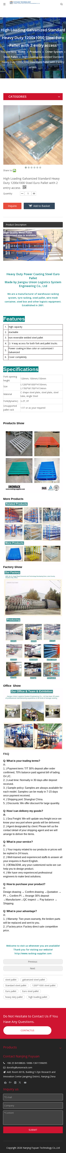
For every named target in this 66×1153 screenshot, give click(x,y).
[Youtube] (25, 1083)
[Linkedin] (15, 1083)
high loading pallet (38, 996)
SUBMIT (33, 1129)
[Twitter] (20, 1083)
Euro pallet (10, 991)
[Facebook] (5, 1083)
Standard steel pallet (15, 985)
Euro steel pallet (30, 991)
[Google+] (10, 1083)
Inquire (12, 206)
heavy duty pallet (14, 996)
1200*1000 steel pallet (44, 985)
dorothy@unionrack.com (19, 1067)
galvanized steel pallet (33, 979)
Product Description (16, 224)
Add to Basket (41, 206)
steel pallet (10, 979)
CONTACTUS (27, 1030)
